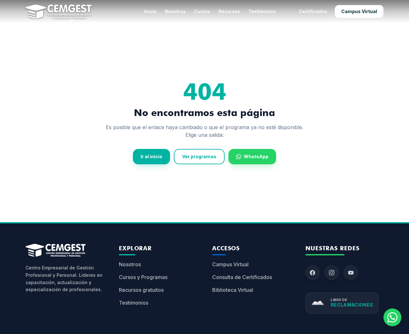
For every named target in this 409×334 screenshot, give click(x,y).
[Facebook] (312, 273)
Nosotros (175, 11)
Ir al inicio (151, 156)
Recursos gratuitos (141, 290)
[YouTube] (351, 273)
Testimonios (262, 11)
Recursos (229, 11)
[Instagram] (332, 273)
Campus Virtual (359, 11)
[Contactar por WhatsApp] (392, 317)
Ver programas (199, 156)
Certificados (313, 11)
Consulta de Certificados (242, 277)
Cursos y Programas (143, 277)
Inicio (150, 11)
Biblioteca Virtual (232, 290)
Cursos (202, 11)
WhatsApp (256, 156)
